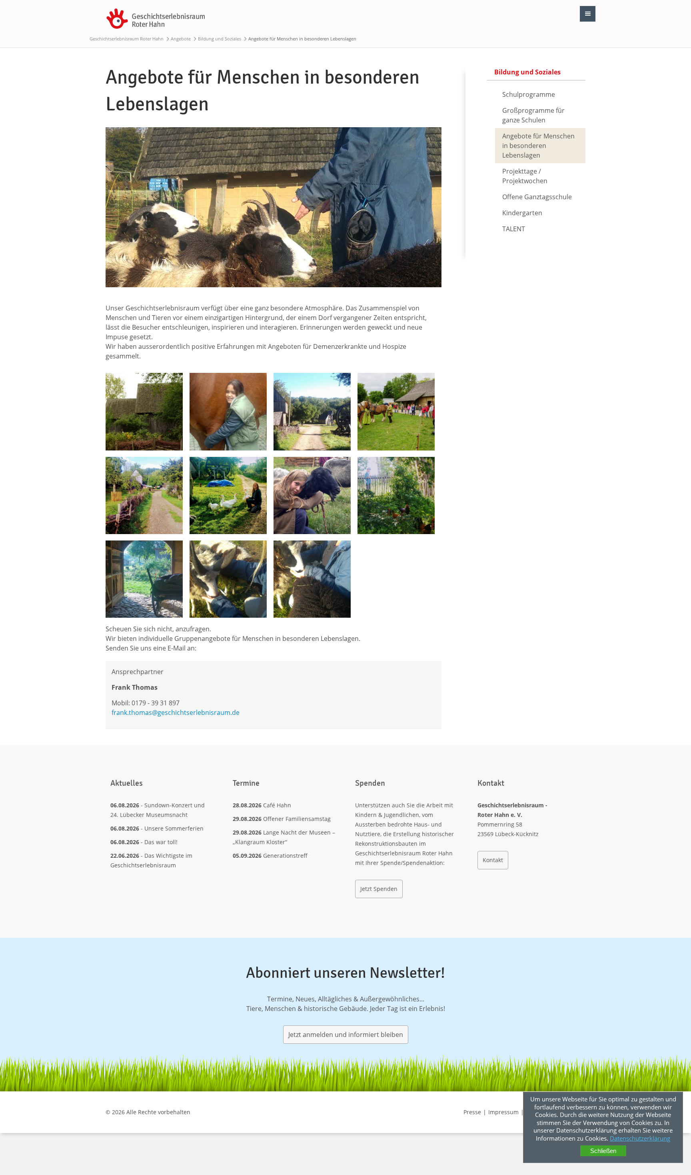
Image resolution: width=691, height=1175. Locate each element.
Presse (472, 1112)
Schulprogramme (528, 94)
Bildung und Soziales (219, 39)
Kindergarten (522, 212)
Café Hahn (277, 805)
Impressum (503, 1112)
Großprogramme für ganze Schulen (533, 115)
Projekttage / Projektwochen (524, 176)
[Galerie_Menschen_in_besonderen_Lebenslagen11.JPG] (312, 579)
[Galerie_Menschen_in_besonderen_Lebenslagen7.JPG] (312, 495)
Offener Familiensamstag (297, 819)
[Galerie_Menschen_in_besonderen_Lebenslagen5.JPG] (144, 495)
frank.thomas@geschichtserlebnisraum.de (176, 712)
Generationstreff (285, 855)
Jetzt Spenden (378, 889)
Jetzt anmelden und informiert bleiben (345, 1034)
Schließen (603, 1150)
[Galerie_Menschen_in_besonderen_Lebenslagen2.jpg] (312, 411)
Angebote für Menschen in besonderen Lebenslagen (538, 146)
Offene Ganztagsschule (537, 196)
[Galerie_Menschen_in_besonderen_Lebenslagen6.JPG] (228, 495)
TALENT (513, 228)
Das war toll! (161, 842)
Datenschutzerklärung (640, 1138)
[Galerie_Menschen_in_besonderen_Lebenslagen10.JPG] (228, 579)
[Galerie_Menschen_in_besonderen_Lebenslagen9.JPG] (144, 579)
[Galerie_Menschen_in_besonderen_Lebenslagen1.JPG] (228, 411)
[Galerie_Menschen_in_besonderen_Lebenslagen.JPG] (144, 411)
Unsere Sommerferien (174, 828)
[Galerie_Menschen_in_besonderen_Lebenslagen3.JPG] (396, 411)
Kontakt (493, 860)
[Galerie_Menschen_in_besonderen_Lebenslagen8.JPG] (396, 495)
